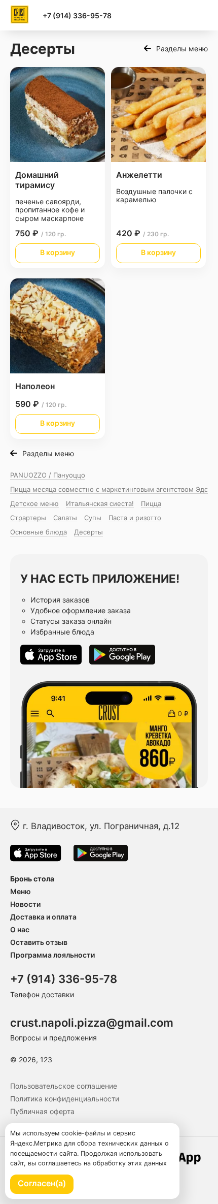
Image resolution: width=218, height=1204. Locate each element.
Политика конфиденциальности (64, 1098)
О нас (19, 929)
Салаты (65, 518)
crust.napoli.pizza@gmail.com (91, 1022)
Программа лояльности (52, 954)
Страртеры (28, 518)
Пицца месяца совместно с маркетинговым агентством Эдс (109, 489)
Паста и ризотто (134, 518)
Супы (92, 518)
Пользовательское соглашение (63, 1086)
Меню (20, 891)
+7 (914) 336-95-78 (77, 15)
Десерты (88, 532)
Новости (25, 904)
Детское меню (34, 503)
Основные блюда (38, 532)
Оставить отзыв (38, 942)
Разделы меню (182, 48)
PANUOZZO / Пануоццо (47, 475)
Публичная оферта (42, 1111)
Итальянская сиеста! (100, 503)
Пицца (151, 503)
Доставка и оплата (43, 916)
